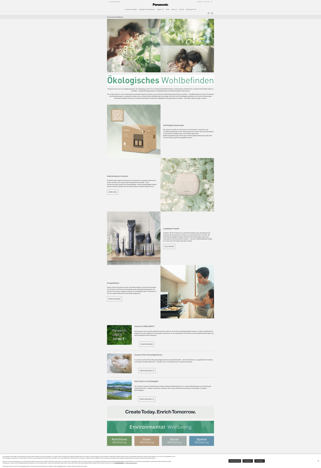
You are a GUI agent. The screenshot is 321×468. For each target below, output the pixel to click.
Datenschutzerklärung (131, 463)
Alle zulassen (259, 461)
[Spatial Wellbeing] (201, 437)
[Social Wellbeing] (174, 437)
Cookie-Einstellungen (234, 461)
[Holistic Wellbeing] (160, 407)
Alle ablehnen (247, 461)
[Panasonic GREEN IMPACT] (119, 335)
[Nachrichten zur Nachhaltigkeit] (119, 390)
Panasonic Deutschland (114, 1)
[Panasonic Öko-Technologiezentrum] (119, 363)
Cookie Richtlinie (119, 463)
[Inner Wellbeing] (119, 437)
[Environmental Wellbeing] (160, 427)
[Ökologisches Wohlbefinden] (160, 45)
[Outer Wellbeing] (146, 437)
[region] (160, 461)
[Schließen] (318, 461)
